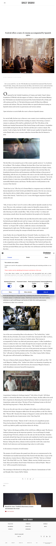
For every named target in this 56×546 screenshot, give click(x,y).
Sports (10, 529)
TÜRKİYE (28, 523)
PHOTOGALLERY (10, 511)
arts (4, 485)
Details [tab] (28, 257)
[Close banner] (53, 253)
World (45, 523)
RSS (36, 542)
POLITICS (10, 523)
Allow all (46, 292)
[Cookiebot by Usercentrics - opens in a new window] (44, 253)
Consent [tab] (10, 257)
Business (10, 526)
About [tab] (46, 257)
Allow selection (28, 292)
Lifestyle (28, 526)
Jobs (6, 542)
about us (21, 542)
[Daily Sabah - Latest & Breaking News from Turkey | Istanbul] (28, 3)
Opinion (28, 529)
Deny (10, 292)
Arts (45, 526)
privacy (13, 542)
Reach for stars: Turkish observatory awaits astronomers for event (19, 507)
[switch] (22, 286)
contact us (29, 542)
